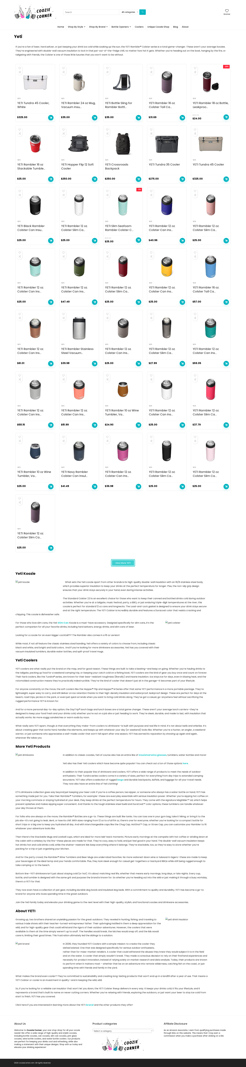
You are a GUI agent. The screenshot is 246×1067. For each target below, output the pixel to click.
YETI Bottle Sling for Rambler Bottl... (118, 105)
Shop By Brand (97, 26)
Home (60, 26)
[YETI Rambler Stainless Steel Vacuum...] (79, 328)
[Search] (142, 12)
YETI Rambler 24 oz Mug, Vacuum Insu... (78, 105)
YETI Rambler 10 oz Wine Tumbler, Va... (122, 412)
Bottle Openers (120, 26)
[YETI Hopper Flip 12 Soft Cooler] (79, 144)
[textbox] (123, 1031)
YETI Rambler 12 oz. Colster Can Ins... (162, 228)
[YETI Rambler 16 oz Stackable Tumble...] (35, 144)
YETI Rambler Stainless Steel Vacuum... (77, 351)
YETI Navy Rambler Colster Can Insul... (74, 474)
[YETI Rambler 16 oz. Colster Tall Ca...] (167, 82)
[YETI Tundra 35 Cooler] (167, 144)
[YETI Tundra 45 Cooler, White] (35, 82)
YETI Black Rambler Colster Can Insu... (31, 228)
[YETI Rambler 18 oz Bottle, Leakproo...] (210, 82)
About (185, 26)
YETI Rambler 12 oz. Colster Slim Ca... (74, 228)
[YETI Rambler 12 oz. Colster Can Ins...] (167, 205)
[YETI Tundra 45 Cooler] (210, 144)
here (185, 763)
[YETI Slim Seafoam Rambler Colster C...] (123, 205)
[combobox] (123, 1031)
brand (90, 1005)
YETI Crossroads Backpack (116, 166)
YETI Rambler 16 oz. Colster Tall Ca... (162, 105)
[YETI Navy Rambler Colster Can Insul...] (79, 451)
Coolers (139, 26)
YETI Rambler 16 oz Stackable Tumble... (31, 166)
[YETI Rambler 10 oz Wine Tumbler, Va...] (123, 389)
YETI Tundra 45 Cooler (208, 164)
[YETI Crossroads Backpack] (123, 144)
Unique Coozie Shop (158, 26)
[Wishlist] (227, 11)
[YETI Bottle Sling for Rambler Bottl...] (123, 82)
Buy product (51, 117)
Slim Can (63, 622)
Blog (175, 26)
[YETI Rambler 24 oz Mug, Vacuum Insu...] (79, 82)
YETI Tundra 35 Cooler (164, 164)
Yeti (18, 98)
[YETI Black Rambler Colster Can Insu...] (35, 205)
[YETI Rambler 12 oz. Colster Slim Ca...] (79, 205)
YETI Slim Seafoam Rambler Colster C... (119, 228)
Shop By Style (75, 26)
